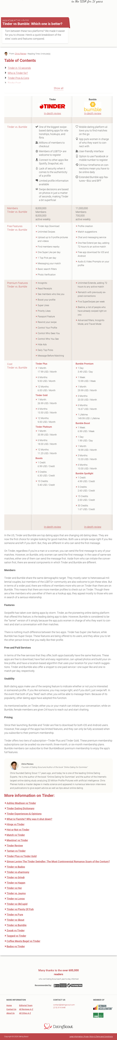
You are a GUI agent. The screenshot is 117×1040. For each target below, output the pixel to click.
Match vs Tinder (16, 834)
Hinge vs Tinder (15, 824)
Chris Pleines (20, 54)
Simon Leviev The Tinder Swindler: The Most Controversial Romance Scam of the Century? (58, 861)
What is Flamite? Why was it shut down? (29, 819)
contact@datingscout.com (64, 1005)
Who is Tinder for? (18, 72)
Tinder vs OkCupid (17, 903)
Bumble (93, 99)
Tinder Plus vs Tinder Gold (22, 856)
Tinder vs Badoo (16, 866)
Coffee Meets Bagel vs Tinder (23, 941)
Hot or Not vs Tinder (18, 829)
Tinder (11, 20)
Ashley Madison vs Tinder (21, 803)
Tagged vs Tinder (16, 935)
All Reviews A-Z (26, 1009)
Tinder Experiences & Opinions (24, 813)
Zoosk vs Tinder (16, 930)
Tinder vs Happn (16, 882)
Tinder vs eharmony (18, 872)
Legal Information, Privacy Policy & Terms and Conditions (91, 1037)
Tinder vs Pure (15, 914)
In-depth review (52, 113)
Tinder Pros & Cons (18, 77)
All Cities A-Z (25, 1013)
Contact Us (11, 1009)
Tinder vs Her (14, 888)
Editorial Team (25, 1005)
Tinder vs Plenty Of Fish (20, 909)
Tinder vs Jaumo (16, 893)
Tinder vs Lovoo (16, 898)
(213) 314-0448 (59, 1007)
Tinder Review (15, 845)
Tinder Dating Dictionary (20, 808)
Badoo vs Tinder (16, 946)
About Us (10, 1013)
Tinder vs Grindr (16, 877)
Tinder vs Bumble (17, 925)
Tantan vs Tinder (16, 850)
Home (4, 20)
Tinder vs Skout (15, 919)
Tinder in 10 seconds (19, 67)
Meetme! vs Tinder (17, 840)
